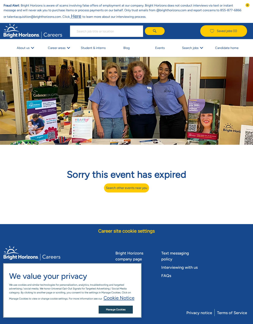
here (75, 16)
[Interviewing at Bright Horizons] (81, 16)
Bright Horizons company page (129, 256)
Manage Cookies (116, 309)
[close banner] (247, 5)
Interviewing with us (179, 267)
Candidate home (227, 48)
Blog (126, 48)
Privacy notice (199, 312)
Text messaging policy (175, 256)
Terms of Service (232, 312)
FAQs (166, 275)
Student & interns (93, 48)
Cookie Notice (119, 298)
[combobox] (106, 31)
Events (160, 48)
